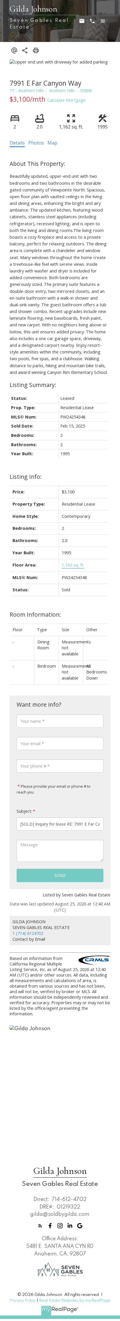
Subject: (24, 811)
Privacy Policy (23, 1301)
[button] (40, 1225)
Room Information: (35, 614)
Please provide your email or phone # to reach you (54, 789)
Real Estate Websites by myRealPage (74, 1301)
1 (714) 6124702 (28, 933)
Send (60, 875)
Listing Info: (26, 477)
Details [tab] (17, 143)
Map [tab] (52, 143)
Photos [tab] (36, 143)
